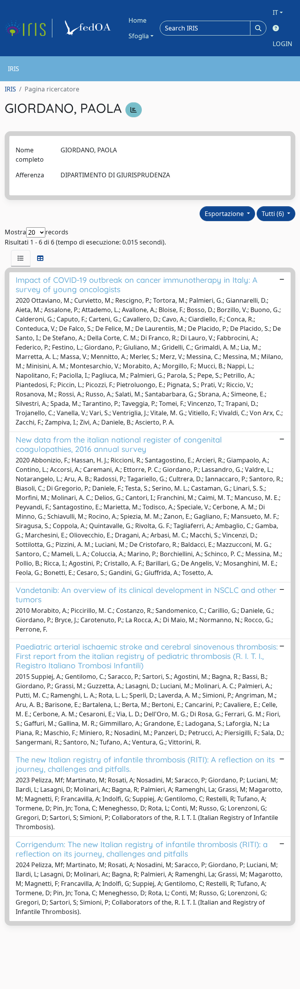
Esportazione (225, 213)
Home (137, 20)
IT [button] (275, 12)
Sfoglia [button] (139, 36)
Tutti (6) (274, 213)
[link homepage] (28, 28)
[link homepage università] (89, 28)
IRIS (10, 89)
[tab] (20, 258)
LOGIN (282, 43)
